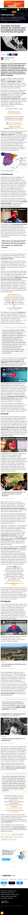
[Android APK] (4, 902)
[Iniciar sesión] (20, 9)
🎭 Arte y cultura (20, 834)
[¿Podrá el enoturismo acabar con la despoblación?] (14, 726)
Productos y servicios (5, 892)
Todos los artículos (7, 60)
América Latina (4, 879)
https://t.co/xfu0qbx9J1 (14, 123)
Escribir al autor (14, 60)
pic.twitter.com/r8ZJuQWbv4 (14, 808)
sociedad (13, 834)
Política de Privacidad (5, 894)
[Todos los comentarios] (2, 913)
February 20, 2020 (19, 128)
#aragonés (20, 795)
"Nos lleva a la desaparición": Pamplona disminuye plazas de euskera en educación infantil (13, 244)
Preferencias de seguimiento (7, 898)
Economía (20, 879)
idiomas (9, 839)
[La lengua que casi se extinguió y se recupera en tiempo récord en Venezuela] (14, 481)
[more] (25, 250)
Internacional (3, 834)
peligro (11, 836)
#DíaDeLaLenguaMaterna (14, 113)
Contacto (12, 892)
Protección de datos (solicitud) (7, 896)
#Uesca (16, 800)
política (2, 836)
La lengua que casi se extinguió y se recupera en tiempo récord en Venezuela (13, 493)
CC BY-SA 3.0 (3, 171)
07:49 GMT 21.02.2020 (6, 34)
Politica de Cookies (14, 894)
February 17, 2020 (14, 812)
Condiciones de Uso (12, 890)
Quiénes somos (4, 890)
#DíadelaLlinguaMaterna (13, 296)
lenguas (7, 836)
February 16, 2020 (14, 309)
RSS (16, 896)
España (3, 662)
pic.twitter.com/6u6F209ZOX (14, 581)
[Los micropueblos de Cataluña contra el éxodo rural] (14, 652)
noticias (14, 839)
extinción (20, 836)
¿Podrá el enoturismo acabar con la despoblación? (13, 739)
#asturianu (14, 301)
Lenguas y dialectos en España (12, 171)
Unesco (15, 836)
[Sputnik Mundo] (4, 10)
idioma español (4, 839)
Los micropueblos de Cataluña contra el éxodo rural (13, 665)
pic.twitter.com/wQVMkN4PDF (14, 124)
